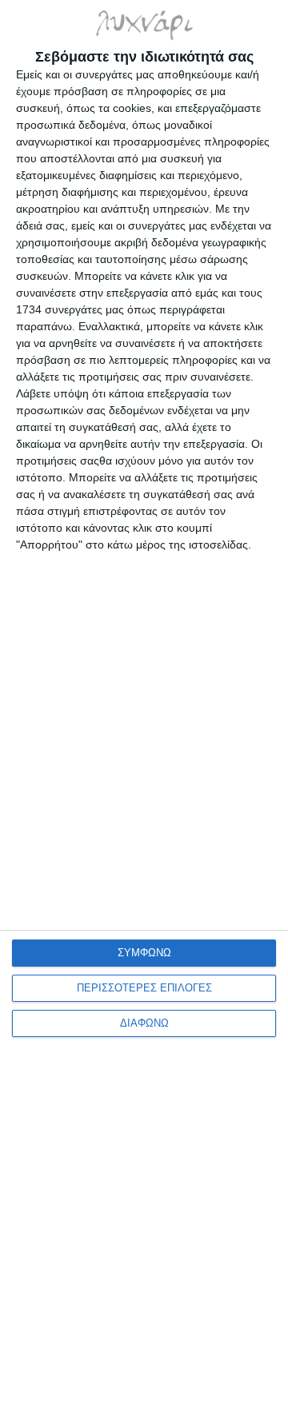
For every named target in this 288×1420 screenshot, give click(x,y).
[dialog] (144, 710)
